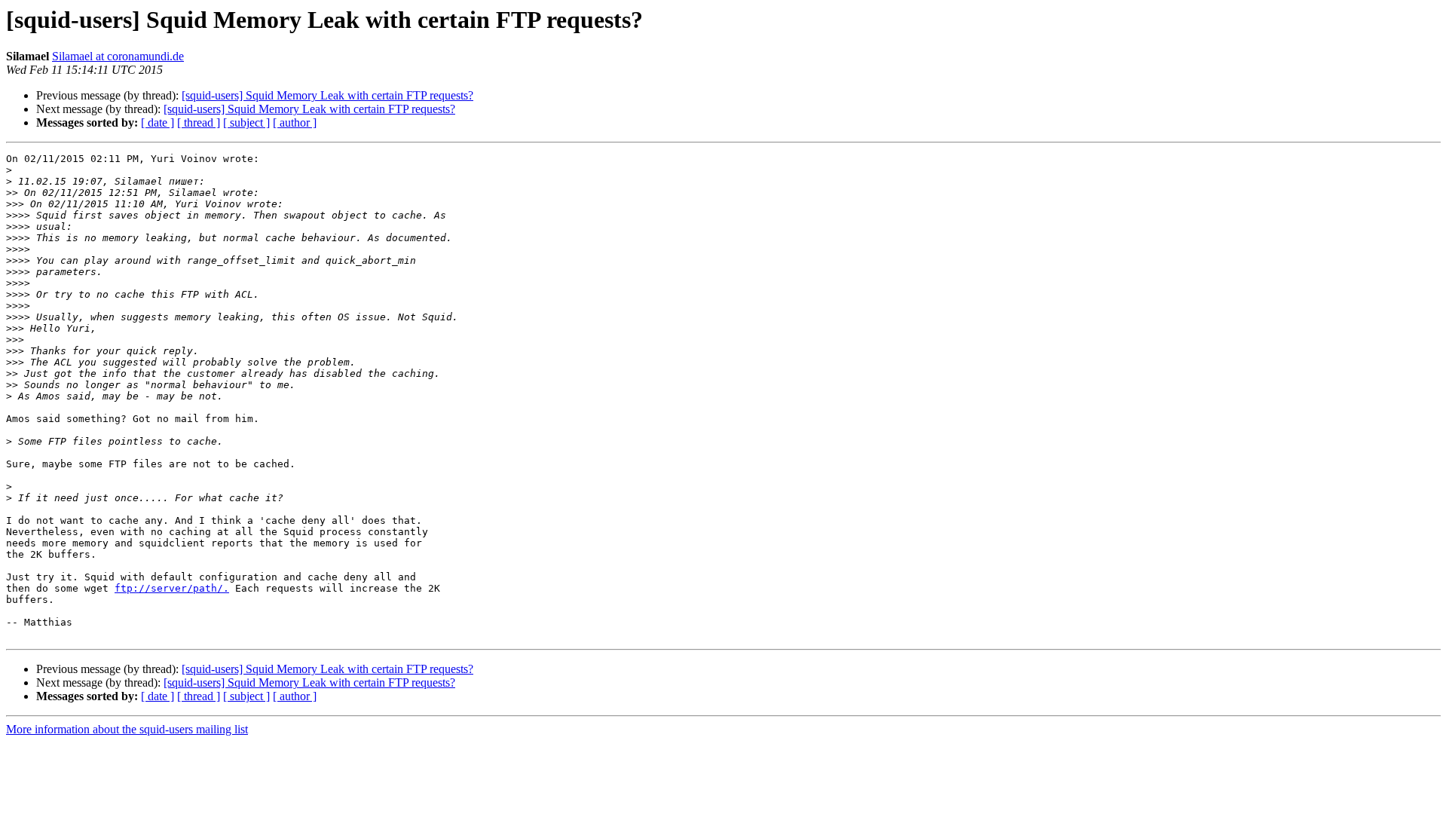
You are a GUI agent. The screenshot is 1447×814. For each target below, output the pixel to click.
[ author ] (295, 122)
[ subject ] (246, 122)
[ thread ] (198, 122)
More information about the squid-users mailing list (127, 729)
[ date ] (157, 122)
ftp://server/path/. (172, 588)
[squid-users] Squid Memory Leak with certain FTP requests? (327, 95)
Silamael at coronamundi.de (118, 56)
